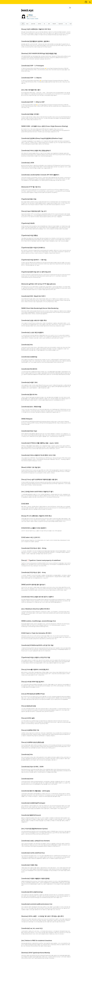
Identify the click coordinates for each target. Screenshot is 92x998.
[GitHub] (86, 2)
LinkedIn (36, 18)
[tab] (23, 24)
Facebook (32, 18)
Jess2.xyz (27, 10)
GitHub (28, 18)
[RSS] (90, 2)
